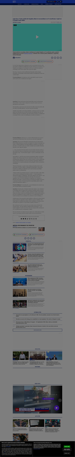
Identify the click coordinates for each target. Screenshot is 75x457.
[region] (37, 449)
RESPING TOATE (66, 453)
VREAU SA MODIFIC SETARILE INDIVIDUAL (67, 449)
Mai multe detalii (8, 446)
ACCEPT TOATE (67, 446)
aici (4, 452)
